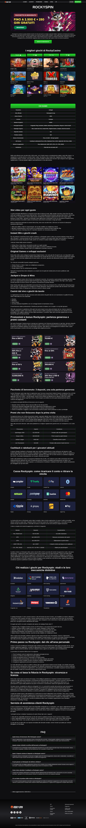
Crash (50, 55)
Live (34, 55)
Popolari (17, 55)
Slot (67, 55)
